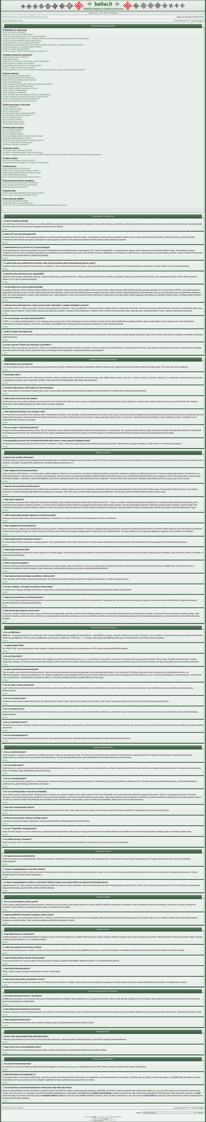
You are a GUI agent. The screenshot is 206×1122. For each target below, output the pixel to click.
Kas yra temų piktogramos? (14, 124)
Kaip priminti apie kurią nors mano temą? (19, 101)
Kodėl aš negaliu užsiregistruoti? (16, 49)
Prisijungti (113, 13)
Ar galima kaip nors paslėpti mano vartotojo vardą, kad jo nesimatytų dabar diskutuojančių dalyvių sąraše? (46, 38)
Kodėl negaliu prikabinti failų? (15, 90)
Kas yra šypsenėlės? (11, 111)
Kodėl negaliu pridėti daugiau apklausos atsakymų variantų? (27, 84)
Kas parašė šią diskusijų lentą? (15, 201)
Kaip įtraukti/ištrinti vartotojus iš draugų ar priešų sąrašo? (26, 163)
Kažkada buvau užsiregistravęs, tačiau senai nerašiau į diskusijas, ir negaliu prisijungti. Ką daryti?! (43, 45)
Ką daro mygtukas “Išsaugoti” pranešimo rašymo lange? (26, 97)
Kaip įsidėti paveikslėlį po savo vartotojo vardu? (22, 65)
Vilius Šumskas (98, 1120)
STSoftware (104, 1118)
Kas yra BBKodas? (10, 107)
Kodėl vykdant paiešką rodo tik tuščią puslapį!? (22, 173)
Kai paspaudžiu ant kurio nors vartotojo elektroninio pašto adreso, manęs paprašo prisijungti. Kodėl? (44, 70)
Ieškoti (106, 13)
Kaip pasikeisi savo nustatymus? (16, 57)
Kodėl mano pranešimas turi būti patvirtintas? (21, 99)
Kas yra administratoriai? (13, 130)
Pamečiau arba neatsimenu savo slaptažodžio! (22, 41)
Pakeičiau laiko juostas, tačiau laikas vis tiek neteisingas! (26, 61)
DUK (101, 13)
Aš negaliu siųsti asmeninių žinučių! (17, 150)
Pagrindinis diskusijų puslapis (13, 20)
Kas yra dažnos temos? (12, 119)
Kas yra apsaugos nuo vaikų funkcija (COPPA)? (22, 47)
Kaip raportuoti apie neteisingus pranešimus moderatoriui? (27, 95)
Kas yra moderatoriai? (12, 132)
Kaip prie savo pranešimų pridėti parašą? (20, 80)
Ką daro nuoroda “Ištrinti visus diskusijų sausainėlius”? (25, 51)
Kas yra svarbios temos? (13, 117)
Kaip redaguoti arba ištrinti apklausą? (18, 86)
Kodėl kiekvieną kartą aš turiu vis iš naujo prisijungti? (24, 36)
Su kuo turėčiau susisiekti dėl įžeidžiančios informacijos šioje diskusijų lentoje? (35, 205)
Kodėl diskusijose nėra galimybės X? (18, 203)
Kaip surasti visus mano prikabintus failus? (20, 195)
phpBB (94, 1117)
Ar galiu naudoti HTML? (12, 109)
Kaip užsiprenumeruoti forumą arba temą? (20, 185)
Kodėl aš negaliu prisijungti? (14, 32)
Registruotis (93, 13)
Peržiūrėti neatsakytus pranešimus (15, 17)
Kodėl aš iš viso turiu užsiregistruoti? (18, 34)
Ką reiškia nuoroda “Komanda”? (16, 144)
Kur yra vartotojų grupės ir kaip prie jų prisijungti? (23, 136)
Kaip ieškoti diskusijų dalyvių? (15, 175)
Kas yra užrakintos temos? (13, 122)
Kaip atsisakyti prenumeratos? (15, 187)
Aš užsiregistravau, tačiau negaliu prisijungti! (21, 43)
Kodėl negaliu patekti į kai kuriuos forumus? (21, 88)
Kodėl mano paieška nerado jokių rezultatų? (21, 171)
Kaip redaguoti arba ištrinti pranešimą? (19, 78)
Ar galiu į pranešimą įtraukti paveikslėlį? (19, 113)
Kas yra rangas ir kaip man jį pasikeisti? (19, 68)
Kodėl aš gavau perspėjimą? (14, 92)
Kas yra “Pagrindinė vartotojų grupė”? (18, 142)
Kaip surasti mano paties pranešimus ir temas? (22, 177)
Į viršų (5, 229)
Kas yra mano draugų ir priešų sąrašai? (19, 160)
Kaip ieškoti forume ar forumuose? (17, 168)
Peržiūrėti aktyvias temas (38, 17)
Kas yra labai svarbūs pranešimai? (17, 115)
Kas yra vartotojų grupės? (13, 134)
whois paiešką (158, 1091)
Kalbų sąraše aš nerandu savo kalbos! (18, 63)
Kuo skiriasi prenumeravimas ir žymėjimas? (20, 183)
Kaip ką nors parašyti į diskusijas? (17, 76)
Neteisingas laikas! (10, 59)
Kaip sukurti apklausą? (12, 82)
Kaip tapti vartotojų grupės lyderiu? (17, 138)
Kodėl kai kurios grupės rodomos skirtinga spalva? (23, 140)
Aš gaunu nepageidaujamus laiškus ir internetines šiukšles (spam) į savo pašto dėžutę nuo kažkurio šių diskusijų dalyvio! (52, 155)
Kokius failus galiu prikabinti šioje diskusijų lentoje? (24, 193)
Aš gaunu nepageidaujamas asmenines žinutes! (22, 152)
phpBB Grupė (71, 1067)
